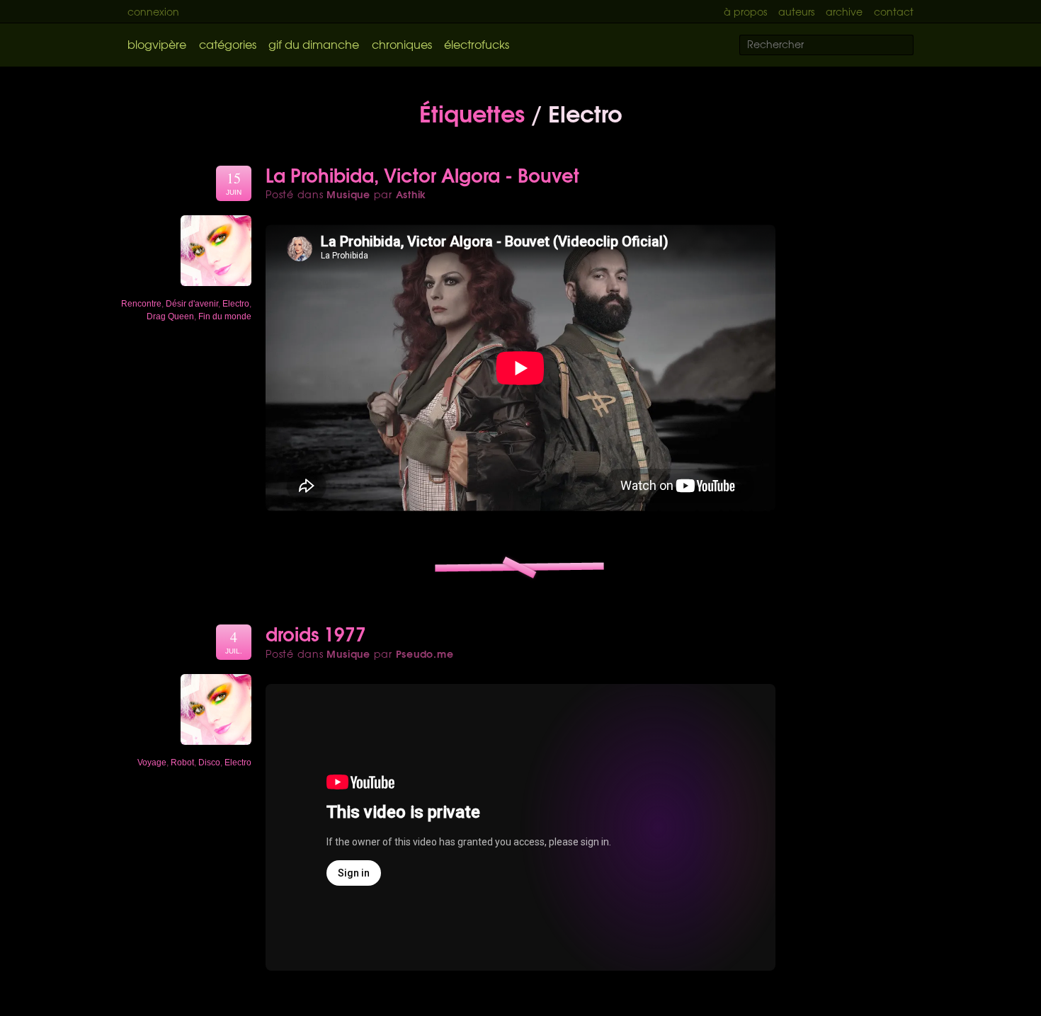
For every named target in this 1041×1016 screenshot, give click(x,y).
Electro (235, 304)
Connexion (153, 11)
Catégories (227, 43)
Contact (894, 11)
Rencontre (141, 304)
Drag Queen (170, 316)
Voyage (151, 762)
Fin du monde (224, 316)
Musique (348, 194)
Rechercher (911, 46)
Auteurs (796, 11)
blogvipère (156, 43)
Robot (182, 762)
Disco (209, 762)
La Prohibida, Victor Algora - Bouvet (422, 174)
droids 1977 (316, 633)
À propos (745, 11)
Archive (844, 11)
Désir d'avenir (192, 304)
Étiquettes (472, 112)
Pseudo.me (425, 653)
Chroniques (402, 43)
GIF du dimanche (313, 43)
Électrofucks (476, 43)
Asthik (411, 194)
